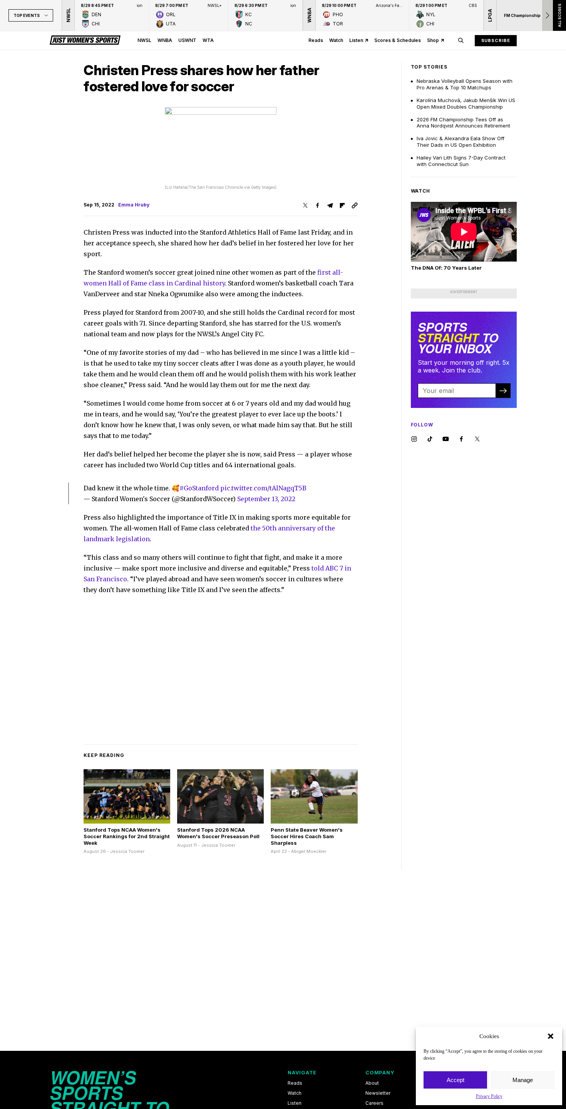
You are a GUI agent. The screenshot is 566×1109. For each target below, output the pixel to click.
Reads (315, 40)
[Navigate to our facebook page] (461, 439)
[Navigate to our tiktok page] (430, 439)
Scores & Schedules (397, 40)
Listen (356, 40)
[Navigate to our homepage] (85, 40)
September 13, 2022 (266, 499)
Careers (374, 1103)
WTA (208, 40)
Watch (336, 40)
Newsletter (377, 1093)
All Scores (559, 15)
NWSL (144, 40)
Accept (455, 1080)
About (372, 1083)
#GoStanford (199, 488)
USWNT (187, 40)
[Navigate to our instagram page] (414, 439)
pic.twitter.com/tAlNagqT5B (263, 488)
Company (379, 1072)
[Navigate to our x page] (477, 439)
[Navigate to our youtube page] (445, 439)
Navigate (302, 1072)
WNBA (164, 40)
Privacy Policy (489, 1096)
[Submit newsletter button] (503, 391)
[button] (550, 1036)
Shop (433, 40)
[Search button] (461, 40)
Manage (522, 1080)
